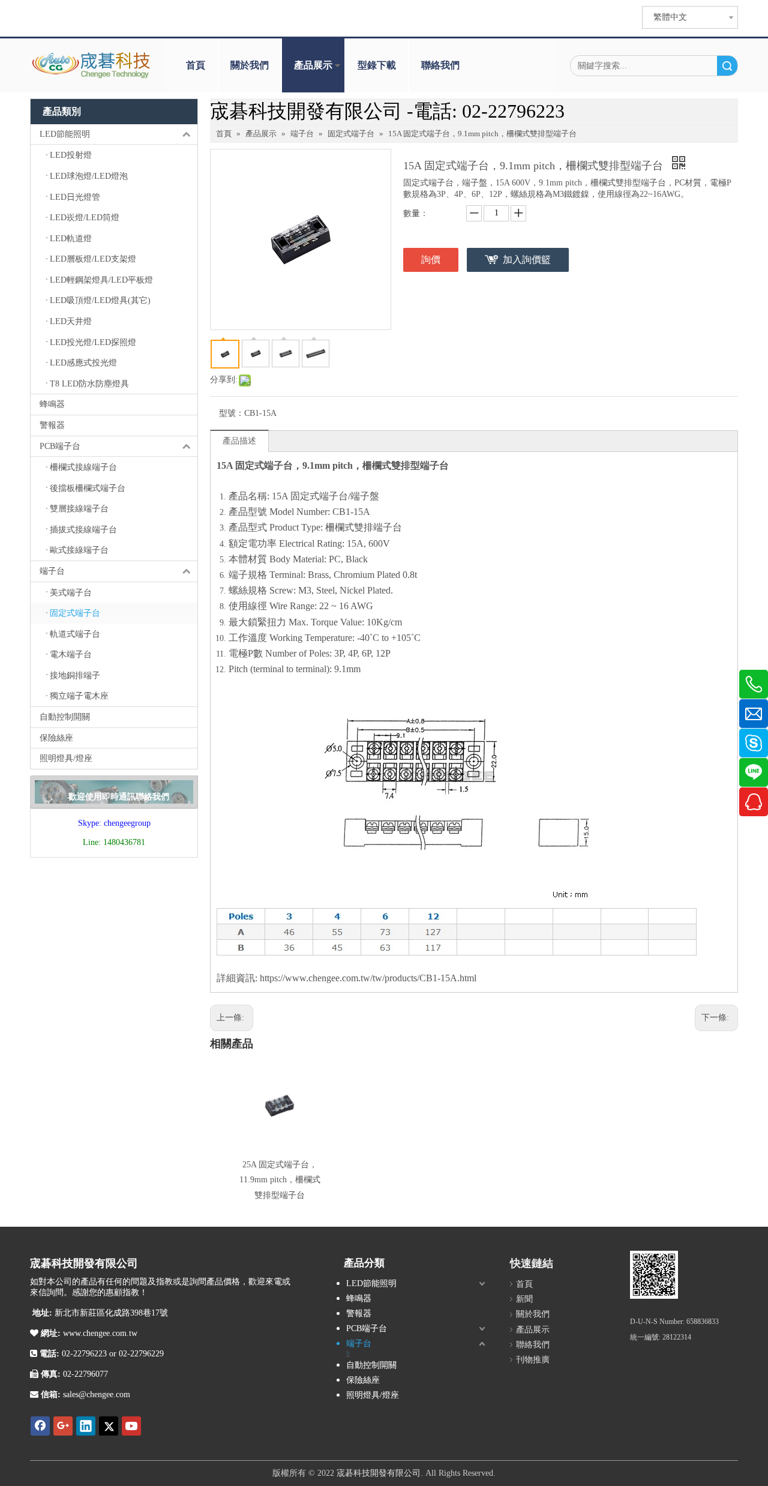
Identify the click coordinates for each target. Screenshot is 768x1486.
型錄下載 (377, 65)
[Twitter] (108, 1426)
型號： (231, 413)
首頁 (195, 65)
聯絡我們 (440, 65)
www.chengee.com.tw (99, 1333)
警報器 (52, 425)
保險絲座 (56, 737)
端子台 (52, 571)
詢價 (430, 259)
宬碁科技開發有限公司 (379, 1473)
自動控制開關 (65, 716)
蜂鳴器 (52, 404)
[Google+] (63, 1426)
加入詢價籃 (527, 259)
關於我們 (249, 65)
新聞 (524, 1299)
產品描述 (239, 440)
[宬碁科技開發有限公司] (654, 1275)
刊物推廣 (533, 1359)
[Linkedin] (85, 1426)
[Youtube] (131, 1426)
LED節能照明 (65, 134)
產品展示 (313, 65)
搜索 (727, 66)
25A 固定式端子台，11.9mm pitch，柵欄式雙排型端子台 (279, 1179)
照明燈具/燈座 (66, 758)
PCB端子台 (60, 446)
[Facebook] (40, 1426)
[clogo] (91, 65)
